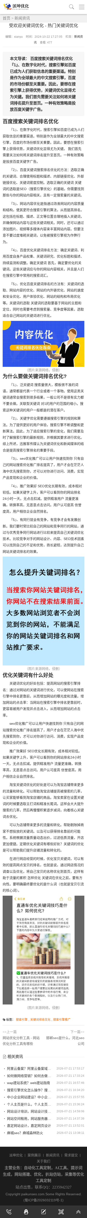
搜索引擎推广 (62, 1019)
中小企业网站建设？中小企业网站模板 (30, 1097)
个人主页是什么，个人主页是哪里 (30, 1104)
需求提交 (71, 1155)
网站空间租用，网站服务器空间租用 (30, 1119)
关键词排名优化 (40, 1019)
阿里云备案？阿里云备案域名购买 (30, 1068)
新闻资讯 (22, 18)
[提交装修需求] (43, 1212)
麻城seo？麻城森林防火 (24, 1133)
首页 (6, 18)
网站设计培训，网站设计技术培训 (30, 1111)
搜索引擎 (22, 1019)
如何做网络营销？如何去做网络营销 (30, 1076)
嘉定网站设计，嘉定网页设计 (28, 1126)
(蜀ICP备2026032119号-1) (43, 1200)
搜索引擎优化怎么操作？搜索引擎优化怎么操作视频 (30, 1090)
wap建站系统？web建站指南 (28, 1083)
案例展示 (34, 1155)
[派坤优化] (17, 7)
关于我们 (43, 1161)
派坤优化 (16, 1155)
